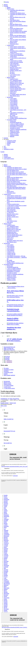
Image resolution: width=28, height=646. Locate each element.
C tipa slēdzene (13, 101)
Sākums (6, 4)
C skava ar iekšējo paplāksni (17, 124)
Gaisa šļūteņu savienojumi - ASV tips (16, 256)
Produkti (6, 6)
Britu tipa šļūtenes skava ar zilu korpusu (16, 180)
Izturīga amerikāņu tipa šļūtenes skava (16, 183)
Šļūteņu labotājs (14, 116)
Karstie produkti (5, 403)
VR (5, 146)
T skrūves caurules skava (16, 53)
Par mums (6, 368)
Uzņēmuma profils (11, 140)
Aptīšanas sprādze (14, 135)
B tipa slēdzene (13, 100)
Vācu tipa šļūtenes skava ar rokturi (18, 31)
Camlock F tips (13, 105)
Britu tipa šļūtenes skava (16, 24)
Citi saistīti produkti (11, 119)
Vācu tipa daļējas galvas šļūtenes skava (16, 173)
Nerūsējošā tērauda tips (15, 122)
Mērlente (12, 136)
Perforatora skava (14, 44)
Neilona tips (13, 121)
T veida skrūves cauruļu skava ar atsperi (16, 205)
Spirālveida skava (14, 69)
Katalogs (6, 138)
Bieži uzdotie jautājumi (9, 375)
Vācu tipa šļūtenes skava (16, 29)
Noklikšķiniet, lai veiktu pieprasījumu (10, 398)
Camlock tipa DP (14, 108)
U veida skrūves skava (9, 388)
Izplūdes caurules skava (16, 70)
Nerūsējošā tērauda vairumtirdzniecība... (13, 310)
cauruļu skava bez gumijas (16, 62)
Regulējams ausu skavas (16, 84)
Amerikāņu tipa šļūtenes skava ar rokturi (17, 169)
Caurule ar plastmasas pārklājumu (18, 129)
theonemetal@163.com (9, 347)
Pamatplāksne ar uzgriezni (16, 126)
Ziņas (5, 147)
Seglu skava (13, 93)
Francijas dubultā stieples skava (17, 88)
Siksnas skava (13, 42)
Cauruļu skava (10, 45)
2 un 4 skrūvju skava (15, 74)
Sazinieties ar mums (8, 149)
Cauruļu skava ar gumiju (16, 60)
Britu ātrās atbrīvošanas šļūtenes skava (16, 187)
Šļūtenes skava (10, 8)
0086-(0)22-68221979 (9, 349)
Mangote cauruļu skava (15, 67)
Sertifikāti (6, 371)
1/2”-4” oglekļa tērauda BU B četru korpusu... (14, 339)
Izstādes (9, 143)
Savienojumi (10, 97)
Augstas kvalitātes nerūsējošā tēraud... (13, 319)
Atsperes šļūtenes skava (16, 81)
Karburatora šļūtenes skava (16, 125)
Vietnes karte (13, 403)
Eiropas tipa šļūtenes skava (16, 28)
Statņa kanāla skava (15, 65)
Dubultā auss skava (14, 86)
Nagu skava (13, 76)
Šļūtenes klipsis (10, 77)
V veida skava (13, 66)
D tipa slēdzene (14, 102)
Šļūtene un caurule (14, 131)
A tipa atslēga (13, 98)
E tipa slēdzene (13, 104)
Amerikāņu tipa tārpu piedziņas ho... (14, 328)
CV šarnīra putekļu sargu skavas (18, 94)
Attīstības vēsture (11, 142)
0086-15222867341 (8, 348)
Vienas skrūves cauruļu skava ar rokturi (16, 197)
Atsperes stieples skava (15, 90)
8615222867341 (8, 443)
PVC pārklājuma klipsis (16, 80)
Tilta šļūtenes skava (14, 20)
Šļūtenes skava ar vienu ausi (17, 83)
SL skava (12, 72)
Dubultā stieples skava (15, 87)
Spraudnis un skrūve (15, 128)
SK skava (12, 73)
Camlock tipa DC (14, 107)
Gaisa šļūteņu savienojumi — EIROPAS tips (17, 113)
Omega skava (13, 91)
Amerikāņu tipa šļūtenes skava (17, 13)
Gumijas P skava (14, 79)
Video (8, 145)
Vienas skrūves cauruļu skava (17, 46)
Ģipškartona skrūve (15, 132)
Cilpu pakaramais (14, 63)
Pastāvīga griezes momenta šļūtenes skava (17, 184)
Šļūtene (8, 7)
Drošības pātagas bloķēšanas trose (18, 118)
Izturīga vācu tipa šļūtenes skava (18, 35)
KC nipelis (12, 115)
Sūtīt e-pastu (4, 405)
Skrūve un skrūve (14, 133)
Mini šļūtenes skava (15, 95)
